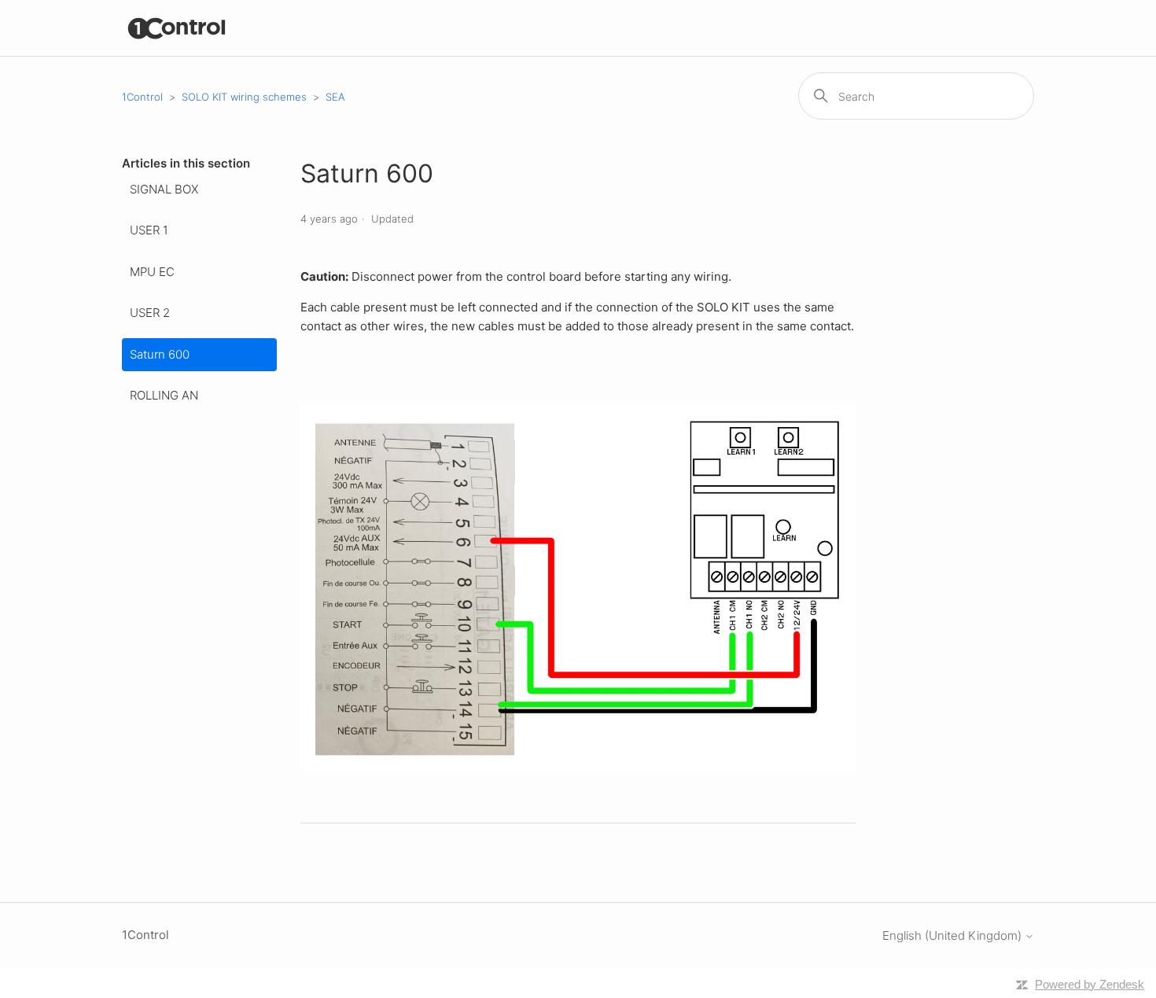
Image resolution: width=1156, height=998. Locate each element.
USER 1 (149, 230)
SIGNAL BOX (164, 189)
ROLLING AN (164, 395)
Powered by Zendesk (1089, 984)
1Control (142, 96)
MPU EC (152, 271)
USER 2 (150, 312)
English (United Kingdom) (953, 935)
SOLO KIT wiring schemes (244, 96)
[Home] (177, 27)
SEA (335, 96)
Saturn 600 (160, 354)
